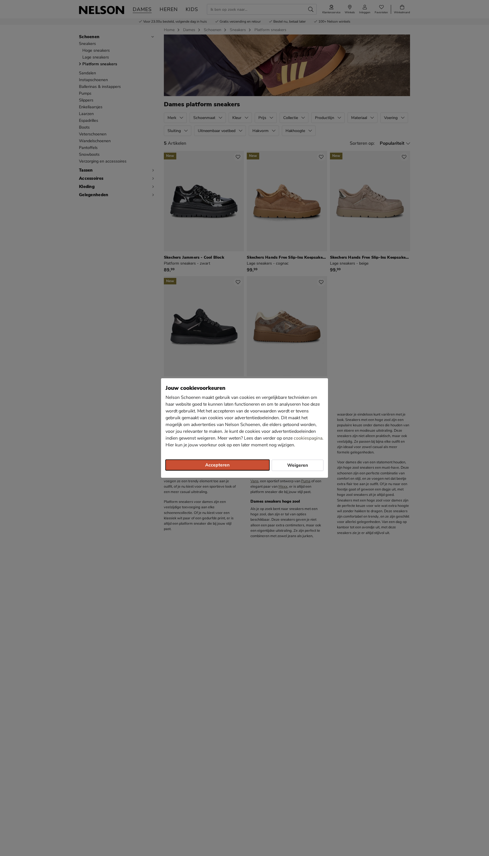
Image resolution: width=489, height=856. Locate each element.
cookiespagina (308, 438)
